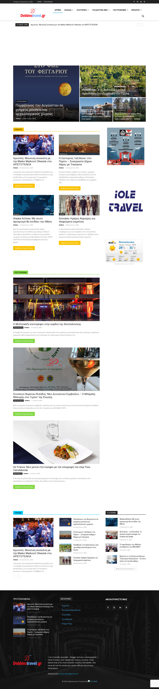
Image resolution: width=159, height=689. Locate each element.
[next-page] (18, 254)
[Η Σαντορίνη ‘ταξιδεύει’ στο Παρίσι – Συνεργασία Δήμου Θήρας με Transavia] (79, 145)
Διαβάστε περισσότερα (24, 186)
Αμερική (16, 214)
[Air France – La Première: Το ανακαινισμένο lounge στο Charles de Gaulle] (112, 535)
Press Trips (67, 623)
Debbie (15, 168)
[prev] (138, 24)
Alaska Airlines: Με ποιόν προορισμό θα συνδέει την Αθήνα (32, 220)
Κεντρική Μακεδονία (71, 610)
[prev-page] (14, 254)
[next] (142, 24)
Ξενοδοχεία (67, 619)
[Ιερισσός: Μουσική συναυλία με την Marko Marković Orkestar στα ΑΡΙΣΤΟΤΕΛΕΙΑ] (33, 145)
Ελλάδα (16, 154)
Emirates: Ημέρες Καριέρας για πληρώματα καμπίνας (77, 220)
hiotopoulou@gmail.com (68, 674)
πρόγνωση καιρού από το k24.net (124, 264)
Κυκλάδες (66, 615)
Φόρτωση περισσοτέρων (125, 569)
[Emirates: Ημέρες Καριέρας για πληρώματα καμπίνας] (79, 205)
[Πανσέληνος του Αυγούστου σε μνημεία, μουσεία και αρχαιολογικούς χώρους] (46, 94)
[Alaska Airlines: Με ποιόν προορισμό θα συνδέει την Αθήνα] (33, 205)
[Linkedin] (140, 1)
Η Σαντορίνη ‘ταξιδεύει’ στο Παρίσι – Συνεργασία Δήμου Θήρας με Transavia (75, 161)
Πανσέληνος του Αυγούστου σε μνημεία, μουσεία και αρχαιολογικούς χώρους (85, 521)
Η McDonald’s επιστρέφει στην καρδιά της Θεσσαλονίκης (47, 324)
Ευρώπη (65, 605)
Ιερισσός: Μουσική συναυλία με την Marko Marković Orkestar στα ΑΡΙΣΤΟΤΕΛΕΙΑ (64, 25)
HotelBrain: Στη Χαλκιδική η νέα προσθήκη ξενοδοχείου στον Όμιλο (85, 547)
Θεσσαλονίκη (18, 327)
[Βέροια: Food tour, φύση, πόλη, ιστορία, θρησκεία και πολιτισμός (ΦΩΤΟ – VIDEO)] (129, 110)
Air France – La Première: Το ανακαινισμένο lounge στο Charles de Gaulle (131, 534)
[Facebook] (134, 1)
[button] (143, 16)
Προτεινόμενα (22, 101)
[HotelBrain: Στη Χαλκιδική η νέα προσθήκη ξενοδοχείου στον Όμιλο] (113, 81)
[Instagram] (137, 1)
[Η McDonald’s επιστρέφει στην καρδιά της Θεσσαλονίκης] (56, 299)
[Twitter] (144, 1)
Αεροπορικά (63, 154)
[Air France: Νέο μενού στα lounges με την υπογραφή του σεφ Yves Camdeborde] (56, 442)
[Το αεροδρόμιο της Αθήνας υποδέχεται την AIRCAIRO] (112, 547)
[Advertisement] (79, 45)
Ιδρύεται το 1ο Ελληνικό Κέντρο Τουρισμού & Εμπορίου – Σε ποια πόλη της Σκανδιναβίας (133, 558)
